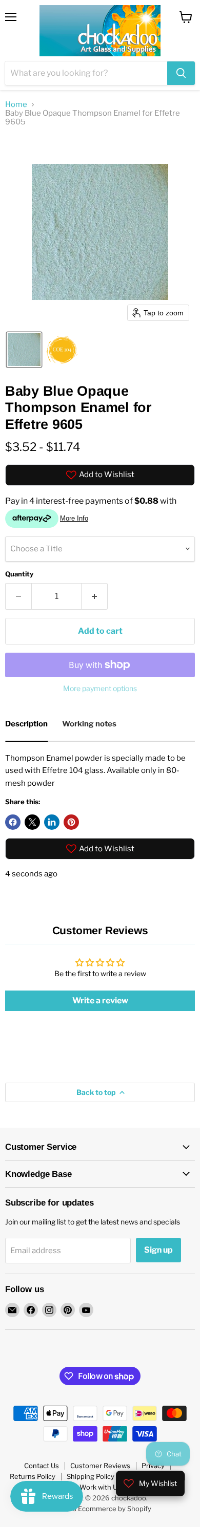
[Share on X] (32, 822)
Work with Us (100, 1487)
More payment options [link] (100, 688)
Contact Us (41, 1465)
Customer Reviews (100, 1465)
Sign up (158, 1250)
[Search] (181, 73)
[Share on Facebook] (13, 822)
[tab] (26, 725)
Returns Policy (32, 1476)
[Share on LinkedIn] (51, 822)
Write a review (100, 1000)
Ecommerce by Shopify (114, 1508)
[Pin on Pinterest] (71, 822)
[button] (24, 349)
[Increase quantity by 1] (95, 596)
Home (16, 104)
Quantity (19, 574)
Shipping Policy (90, 1476)
